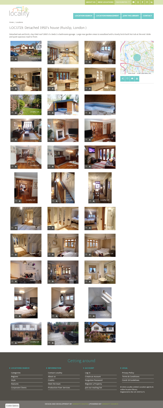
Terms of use (131, 73)
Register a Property (93, 384)
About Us (90, 2)
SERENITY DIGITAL (80, 404)
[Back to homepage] (19, 11)
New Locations (105, 2)
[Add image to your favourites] (12, 59)
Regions (14, 376)
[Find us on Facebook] (142, 2)
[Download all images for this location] (137, 78)
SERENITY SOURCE (110, 404)
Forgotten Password (93, 380)
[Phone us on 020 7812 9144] (138, 2)
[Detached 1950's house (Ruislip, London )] (25, 51)
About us (52, 376)
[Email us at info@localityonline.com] (133, 2)
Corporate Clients (19, 387)
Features (15, 384)
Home (11, 22)
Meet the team (54, 384)
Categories (16, 373)
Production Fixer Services (59, 387)
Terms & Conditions (130, 376)
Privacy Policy (128, 373)
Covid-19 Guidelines (130, 380)
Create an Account (93, 376)
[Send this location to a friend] (122, 78)
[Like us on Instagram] (147, 2)
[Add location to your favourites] (127, 78)
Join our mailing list (93, 387)
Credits (51, 380)
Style (13, 380)
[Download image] (16, 59)
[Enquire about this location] (132, 78)
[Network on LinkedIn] (151, 2)
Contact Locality (55, 373)
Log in (87, 373)
